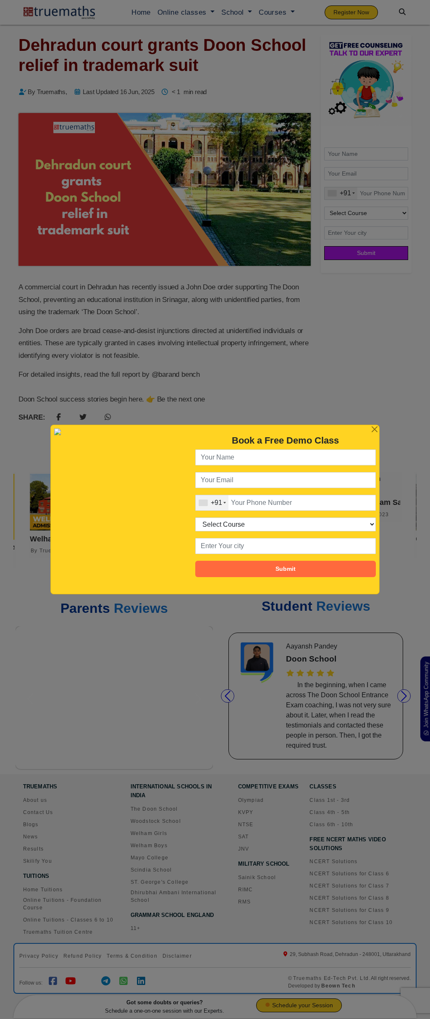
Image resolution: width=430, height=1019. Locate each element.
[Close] (374, 429)
